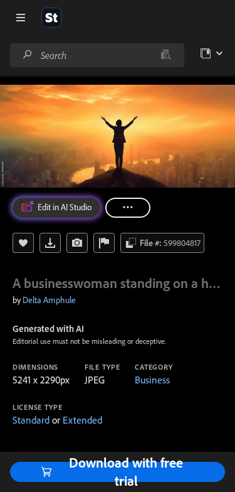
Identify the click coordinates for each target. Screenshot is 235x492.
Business (152, 379)
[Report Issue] (104, 243)
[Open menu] (20, 18)
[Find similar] (166, 55)
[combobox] (97, 55)
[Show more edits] (127, 208)
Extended (82, 420)
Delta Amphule (49, 300)
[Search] (27, 55)
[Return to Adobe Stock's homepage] (51, 18)
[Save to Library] (23, 243)
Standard (31, 420)
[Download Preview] (50, 243)
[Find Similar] (77, 243)
